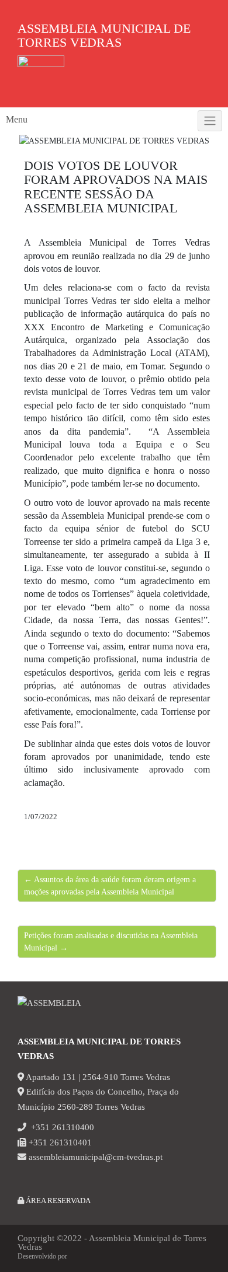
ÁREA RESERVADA (57, 1200)
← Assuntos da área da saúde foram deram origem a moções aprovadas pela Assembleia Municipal (110, 885)
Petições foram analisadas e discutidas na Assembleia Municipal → (111, 941)
